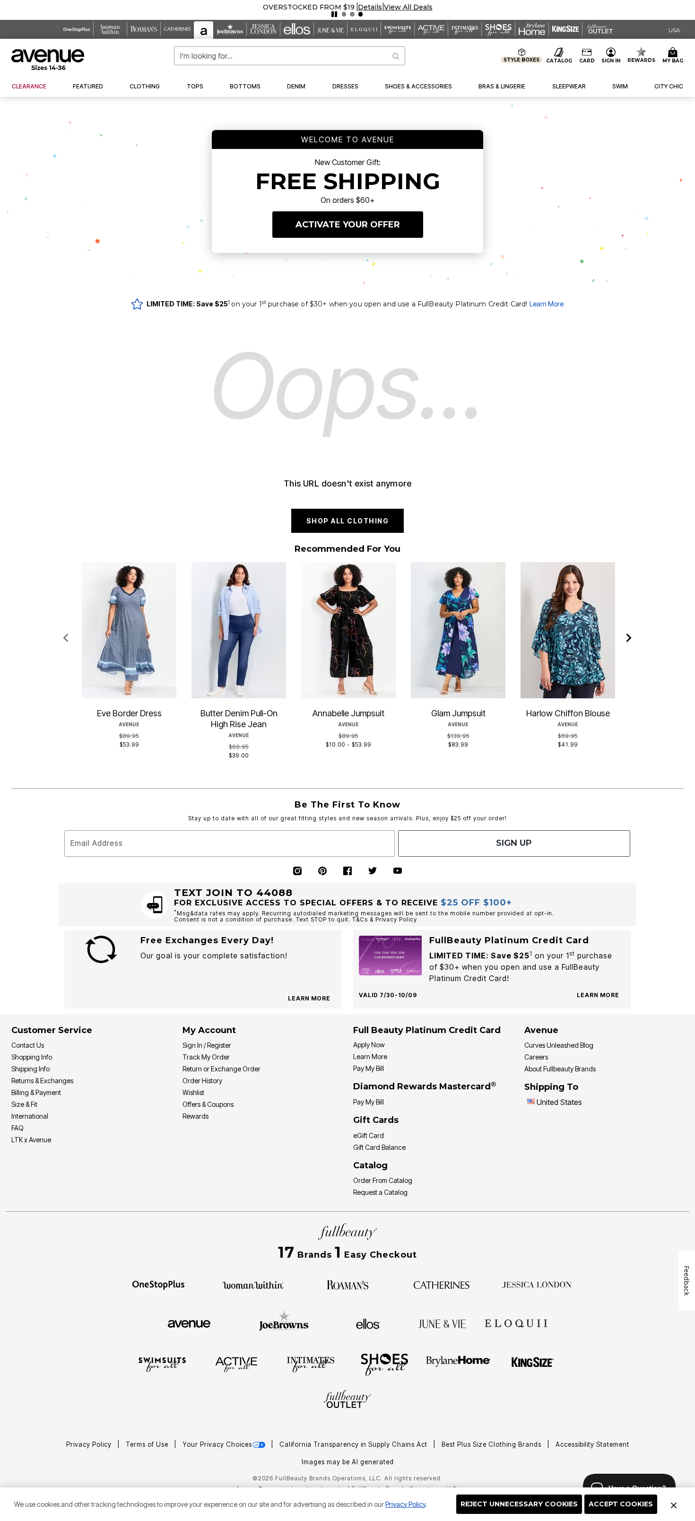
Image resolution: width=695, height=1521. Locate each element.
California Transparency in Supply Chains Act (354, 1444)
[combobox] (290, 55)
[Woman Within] (253, 1284)
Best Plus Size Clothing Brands (492, 1444)
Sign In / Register (206, 1045)
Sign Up (514, 843)
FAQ (17, 1128)
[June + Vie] (442, 1323)
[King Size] (533, 1364)
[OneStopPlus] (158, 1284)
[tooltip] (77, 29)
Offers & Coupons (208, 1104)
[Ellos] (368, 1323)
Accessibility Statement (592, 1444)
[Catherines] (442, 1284)
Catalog (370, 1165)
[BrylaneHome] (458, 1364)
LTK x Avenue (31, 1140)
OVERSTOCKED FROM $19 (309, 7)
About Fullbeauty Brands (560, 1069)
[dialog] (674, 29)
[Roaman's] (347, 1284)
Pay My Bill (368, 1068)
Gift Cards (376, 1120)
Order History (202, 1081)
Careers (536, 1057)
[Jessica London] (537, 1284)
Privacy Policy (405, 1504)
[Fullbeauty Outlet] (347, 1400)
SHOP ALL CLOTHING (347, 521)
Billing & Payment (36, 1092)
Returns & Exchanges (42, 1081)
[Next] (629, 638)
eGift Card (368, 1135)
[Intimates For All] (310, 1364)
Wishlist (193, 1092)
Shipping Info (30, 1069)
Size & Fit (24, 1104)
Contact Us (27, 1045)
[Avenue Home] (48, 59)
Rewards (195, 1116)
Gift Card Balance (379, 1147)
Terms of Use (148, 1444)
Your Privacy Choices (217, 1444)
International (29, 1116)
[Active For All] (236, 1364)
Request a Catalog (380, 1192)
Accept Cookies (621, 1504)
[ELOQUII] (516, 1322)
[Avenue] (189, 1323)
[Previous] (66, 638)
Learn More (547, 304)
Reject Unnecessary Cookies (519, 1504)
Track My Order (206, 1057)
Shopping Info (31, 1057)
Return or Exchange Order (221, 1069)
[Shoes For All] (384, 1364)
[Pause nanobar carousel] (334, 14)
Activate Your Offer (347, 224)
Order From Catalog (382, 1180)
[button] (370, 7)
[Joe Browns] (284, 1322)
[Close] (674, 1504)
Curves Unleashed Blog (558, 1045)
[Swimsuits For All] (162, 1364)
